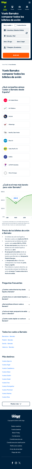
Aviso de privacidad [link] (16, 449)
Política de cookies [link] (16, 446)
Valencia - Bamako (8, 347)
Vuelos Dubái (6, 379)
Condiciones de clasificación (16, 442)
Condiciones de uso (16, 439)
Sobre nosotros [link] (16, 426)
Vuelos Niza (6, 397)
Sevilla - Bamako (7, 343)
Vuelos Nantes (6, 393)
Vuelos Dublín (6, 375)
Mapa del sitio (16, 452)
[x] (19, 463)
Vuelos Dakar (6, 372)
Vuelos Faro (6, 383)
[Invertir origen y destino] (26, 33)
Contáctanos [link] (16, 436)
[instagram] (16, 463)
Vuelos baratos (16, 429)
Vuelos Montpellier (8, 386)
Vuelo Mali (4, 64)
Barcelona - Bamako (8, 336)
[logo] (4, 2)
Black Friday (16, 433)
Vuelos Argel (6, 365)
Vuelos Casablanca (8, 368)
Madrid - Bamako (7, 340)
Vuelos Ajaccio (7, 361)
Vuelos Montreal (7, 390)
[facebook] (12, 463)
